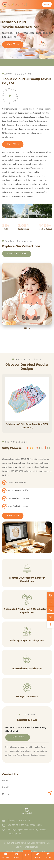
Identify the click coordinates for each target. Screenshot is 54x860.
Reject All (27, 845)
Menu (46, 4)
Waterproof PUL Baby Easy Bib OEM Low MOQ (27, 426)
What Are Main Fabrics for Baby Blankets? (25, 729)
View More (13, 44)
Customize (27, 838)
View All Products (16, 254)
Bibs (27, 328)
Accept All (27, 852)
